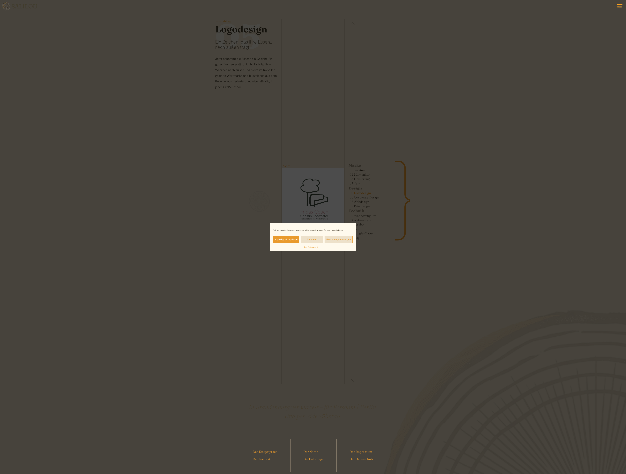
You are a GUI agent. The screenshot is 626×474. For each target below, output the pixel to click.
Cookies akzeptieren (286, 239)
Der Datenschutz (311, 247)
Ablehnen (312, 239)
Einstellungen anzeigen (338, 239)
